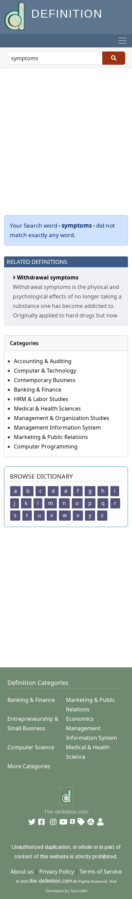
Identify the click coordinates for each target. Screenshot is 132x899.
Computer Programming (46, 446)
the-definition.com (50, 881)
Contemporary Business (44, 380)
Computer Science (30, 747)
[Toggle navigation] (122, 40)
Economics (80, 719)
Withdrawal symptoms (47, 277)
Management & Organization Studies (61, 418)
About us (22, 871)
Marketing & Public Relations (51, 437)
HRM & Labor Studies (41, 399)
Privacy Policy (56, 871)
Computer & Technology (45, 370)
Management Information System (57, 427)
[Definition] (15, 16)
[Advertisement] (66, 137)
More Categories (28, 766)
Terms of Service (101, 871)
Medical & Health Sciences (47, 408)
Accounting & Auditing (42, 361)
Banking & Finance (37, 389)
